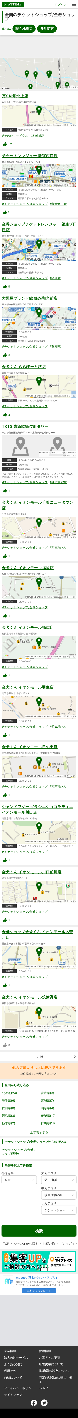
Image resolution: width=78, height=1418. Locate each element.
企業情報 (10, 1351)
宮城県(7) (47, 1100)
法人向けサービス (16, 1357)
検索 (39, 1231)
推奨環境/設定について (54, 1371)
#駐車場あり (58, 547)
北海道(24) (9, 1093)
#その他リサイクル (15, 135)
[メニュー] (74, 4)
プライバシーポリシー (19, 1388)
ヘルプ (43, 1388)
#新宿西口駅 (58, 204)
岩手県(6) (8, 1100)
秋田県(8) (8, 1108)
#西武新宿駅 (58, 482)
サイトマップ (13, 1394)
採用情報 (45, 1351)
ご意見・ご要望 (49, 1357)
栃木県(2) (8, 1123)
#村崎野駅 (37, 135)
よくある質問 (13, 1364)
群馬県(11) (48, 1123)
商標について (13, 1377)
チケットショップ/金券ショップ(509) (19, 1151)
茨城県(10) (48, 1116)
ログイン (61, 4)
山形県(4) (47, 1108)
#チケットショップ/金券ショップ (25, 204)
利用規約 (10, 1371)
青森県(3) (47, 1093)
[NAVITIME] (13, 4)
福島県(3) (8, 1116)
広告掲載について (51, 1364)
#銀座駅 (55, 278)
